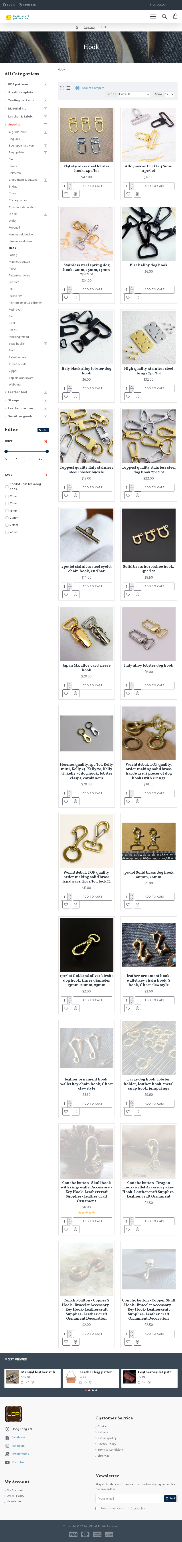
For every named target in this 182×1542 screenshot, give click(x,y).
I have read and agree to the (122, 1508)
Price (8, 441)
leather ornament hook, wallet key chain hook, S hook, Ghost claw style (149, 980)
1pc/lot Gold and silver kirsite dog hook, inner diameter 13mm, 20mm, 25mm (86, 980)
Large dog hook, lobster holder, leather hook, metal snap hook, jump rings (149, 1084)
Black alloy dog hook (149, 265)
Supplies (89, 27)
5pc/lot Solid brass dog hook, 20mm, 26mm (149, 875)
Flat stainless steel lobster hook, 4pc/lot (86, 168)
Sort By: (112, 94)
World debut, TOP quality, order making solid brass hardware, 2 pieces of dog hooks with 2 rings (149, 772)
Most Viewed (15, 1360)
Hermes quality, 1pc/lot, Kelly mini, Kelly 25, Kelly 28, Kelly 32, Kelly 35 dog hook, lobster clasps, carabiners (86, 772)
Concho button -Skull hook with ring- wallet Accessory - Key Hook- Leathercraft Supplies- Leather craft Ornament (86, 1192)
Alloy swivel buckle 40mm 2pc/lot (148, 168)
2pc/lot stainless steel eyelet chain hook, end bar (86, 569)
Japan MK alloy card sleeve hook (87, 668)
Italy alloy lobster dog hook (148, 665)
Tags (8, 475)
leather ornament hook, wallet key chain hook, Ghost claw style (86, 1084)
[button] (86, 1390)
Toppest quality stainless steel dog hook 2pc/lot (149, 470)
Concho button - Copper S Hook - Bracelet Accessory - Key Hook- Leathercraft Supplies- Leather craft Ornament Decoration (86, 1309)
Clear (44, 429)
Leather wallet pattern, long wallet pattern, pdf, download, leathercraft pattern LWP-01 (157, 1372)
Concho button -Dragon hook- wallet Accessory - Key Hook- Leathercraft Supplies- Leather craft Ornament (148, 1190)
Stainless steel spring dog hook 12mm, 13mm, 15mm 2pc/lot (86, 270)
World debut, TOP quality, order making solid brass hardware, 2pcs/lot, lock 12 (86, 877)
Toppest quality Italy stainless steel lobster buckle (86, 470)
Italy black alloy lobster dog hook (86, 371)
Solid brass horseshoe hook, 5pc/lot (148, 569)
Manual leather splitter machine (40, 1372)
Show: (159, 94)
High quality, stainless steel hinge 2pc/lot (148, 371)
